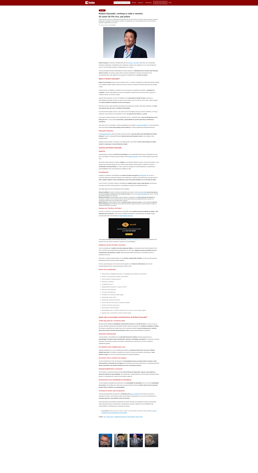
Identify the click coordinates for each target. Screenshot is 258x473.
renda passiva (142, 175)
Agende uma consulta (160, 2)
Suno (104, 417)
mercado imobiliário (142, 125)
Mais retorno (110, 417)
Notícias (134, 2)
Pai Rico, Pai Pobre (133, 63)
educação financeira (105, 134)
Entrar (170, 2)
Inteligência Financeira (120, 417)
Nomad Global (131, 417)
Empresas (140, 2)
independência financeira (126, 216)
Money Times (139, 417)
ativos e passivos (134, 394)
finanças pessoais (133, 156)
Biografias (102, 10)
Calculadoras (148, 2)
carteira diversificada (142, 194)
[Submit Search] (114, 3)
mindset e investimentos (133, 239)
